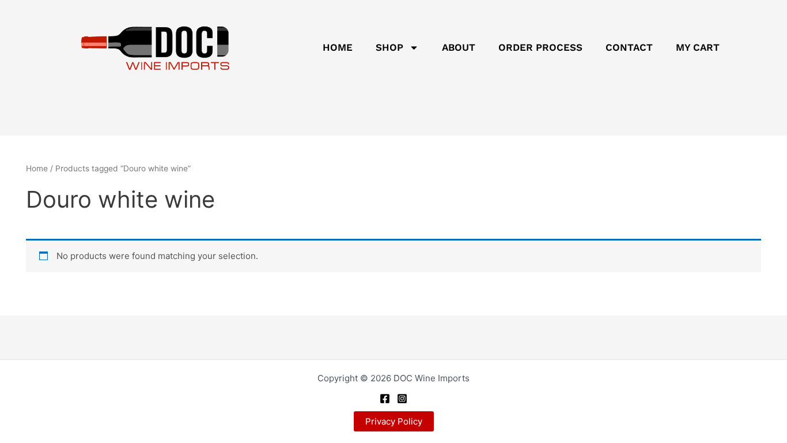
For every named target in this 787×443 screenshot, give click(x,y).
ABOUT (458, 47)
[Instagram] (402, 398)
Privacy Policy (393, 421)
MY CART (698, 47)
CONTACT (629, 47)
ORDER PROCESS (540, 47)
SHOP (389, 47)
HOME (338, 47)
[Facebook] (385, 398)
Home (37, 168)
